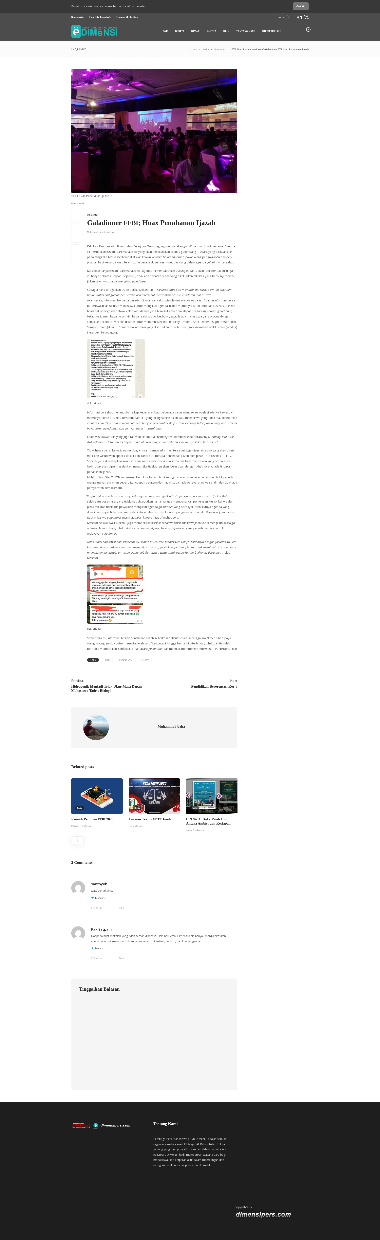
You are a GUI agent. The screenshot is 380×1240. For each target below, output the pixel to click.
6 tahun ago (87, 826)
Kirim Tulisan (271, 31)
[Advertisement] (271, 1159)
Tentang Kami (245, 31)
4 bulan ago (198, 830)
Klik (226, 31)
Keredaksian (77, 17)
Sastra (211, 31)
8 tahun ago (109, 232)
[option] (97, 803)
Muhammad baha (95, 232)
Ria (130, 826)
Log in (281, 17)
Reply (121, 907)
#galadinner (126, 659)
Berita (179, 31)
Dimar (195, 31)
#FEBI (107, 659)
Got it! (300, 6)
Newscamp (220, 49)
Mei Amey (76, 826)
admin (189, 830)
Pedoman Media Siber (127, 17)
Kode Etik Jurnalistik (100, 17)
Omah (166, 31)
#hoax (145, 659)
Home (193, 49)
